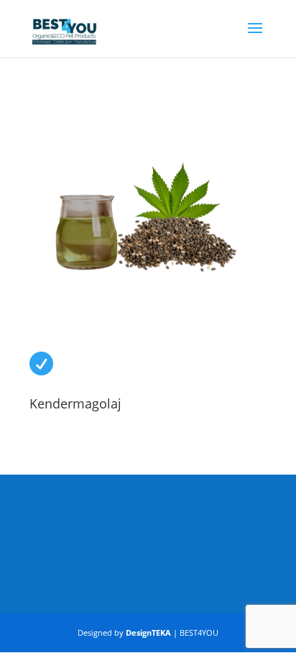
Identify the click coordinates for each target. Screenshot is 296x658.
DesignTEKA (148, 632)
